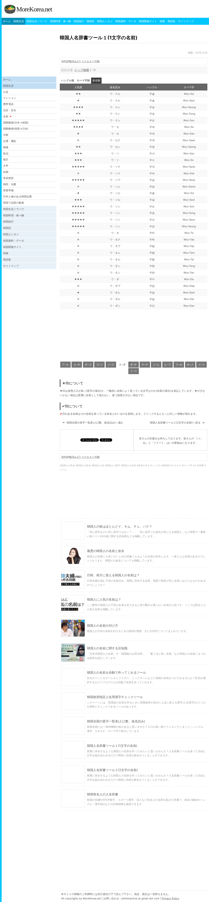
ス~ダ (122, 364)
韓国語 (90, 21)
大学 (5, 165)
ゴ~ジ (99, 364)
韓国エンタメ (105, 21)
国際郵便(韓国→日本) (15, 128)
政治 (5, 153)
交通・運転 (9, 141)
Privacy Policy (170, 898)
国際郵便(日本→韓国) (15, 122)
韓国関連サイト (148, 21)
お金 (5, 91)
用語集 (171, 21)
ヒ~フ (167, 364)
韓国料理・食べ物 (60, 21)
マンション (9, 97)
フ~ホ (179, 364)
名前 (5, 116)
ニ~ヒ (156, 364)
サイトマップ (186, 21)
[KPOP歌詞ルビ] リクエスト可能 (80, 61)
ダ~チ (133, 364)
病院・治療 (9, 184)
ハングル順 (67, 80)
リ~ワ (133, 371)
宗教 (5, 134)
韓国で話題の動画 (13, 202)
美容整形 (8, 178)
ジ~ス (110, 364)
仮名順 (96, 80)
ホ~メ (190, 364)
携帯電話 (8, 104)
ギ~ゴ (88, 364)
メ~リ (201, 364)
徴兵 (5, 159)
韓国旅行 (78, 21)
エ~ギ (76, 364)
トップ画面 (81, 70)
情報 (162, 21)
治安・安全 (9, 110)
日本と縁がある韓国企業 (17, 196)
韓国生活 (18, 21)
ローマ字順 (83, 80)
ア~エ (65, 364)
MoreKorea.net (34, 9)
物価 (5, 147)
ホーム (7, 21)
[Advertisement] (133, 335)
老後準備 (8, 190)
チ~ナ (145, 364)
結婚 (5, 171)
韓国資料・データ (125, 21)
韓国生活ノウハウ (36, 21)
